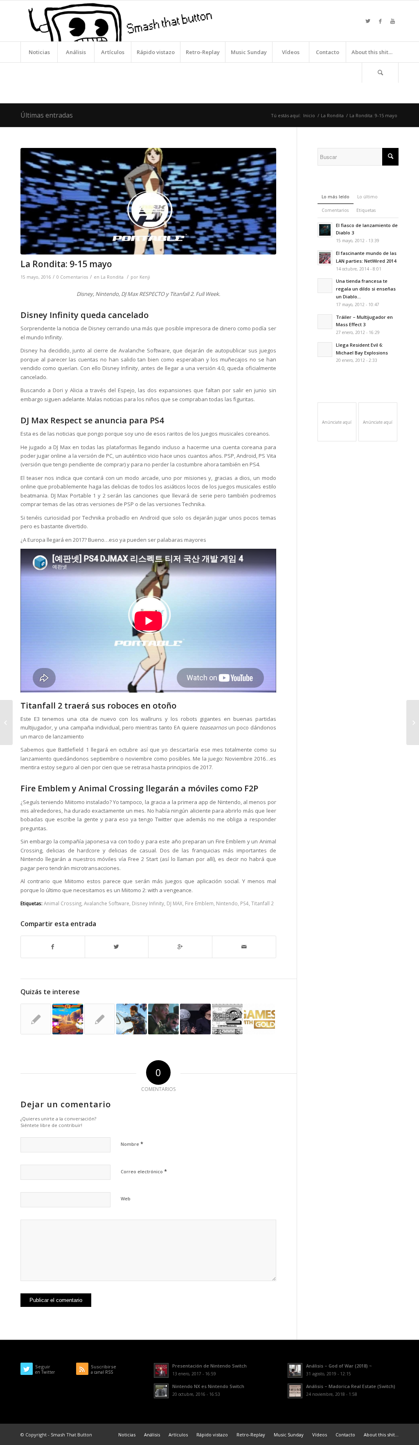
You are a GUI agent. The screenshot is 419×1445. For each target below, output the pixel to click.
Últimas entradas (46, 115)
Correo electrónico (144, 1171)
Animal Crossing (62, 903)
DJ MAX (174, 903)
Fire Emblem (199, 903)
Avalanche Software (106, 903)
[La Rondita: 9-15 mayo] (148, 201)
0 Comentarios (72, 277)
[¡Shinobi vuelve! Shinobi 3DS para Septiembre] (99, 1019)
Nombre (132, 1143)
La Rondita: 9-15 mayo (66, 264)
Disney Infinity (148, 903)
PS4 (244, 903)
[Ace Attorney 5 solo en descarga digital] (35, 1019)
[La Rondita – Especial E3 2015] (195, 1019)
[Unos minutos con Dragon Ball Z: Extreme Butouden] (67, 1019)
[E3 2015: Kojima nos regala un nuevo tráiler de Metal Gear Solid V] (163, 1019)
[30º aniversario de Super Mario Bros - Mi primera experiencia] (227, 1019)
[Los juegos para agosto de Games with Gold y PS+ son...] (259, 1019)
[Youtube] (392, 21)
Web (126, 1198)
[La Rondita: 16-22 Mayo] (412, 722)
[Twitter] (368, 21)
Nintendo (227, 903)
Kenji (145, 277)
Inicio (309, 115)
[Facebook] (380, 21)
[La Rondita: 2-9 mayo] (6, 722)
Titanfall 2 (262, 903)
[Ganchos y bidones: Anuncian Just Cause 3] (131, 1019)
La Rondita (332, 115)
